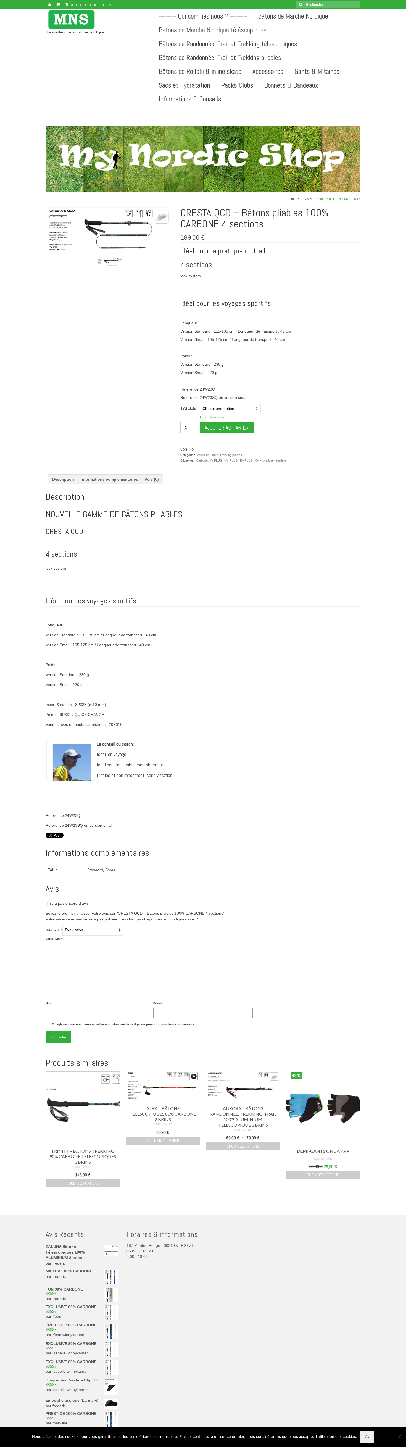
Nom (50, 1003)
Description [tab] (63, 479)
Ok (367, 1437)
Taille (188, 408)
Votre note (54, 930)
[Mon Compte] (50, 4)
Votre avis (54, 938)
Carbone (202, 460)
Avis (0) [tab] (152, 479)
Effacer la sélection (212, 417)
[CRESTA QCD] (109, 262)
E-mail (158, 1003)
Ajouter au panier (227, 427)
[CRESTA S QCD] (109, 230)
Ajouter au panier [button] (163, 1141)
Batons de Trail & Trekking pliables (334, 199)
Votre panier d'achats (90, 4)
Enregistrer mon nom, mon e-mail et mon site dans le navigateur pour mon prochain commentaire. (123, 1024)
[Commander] (58, 4)
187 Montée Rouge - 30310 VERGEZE (160, 1245)
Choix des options (83, 1183)
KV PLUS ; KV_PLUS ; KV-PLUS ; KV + (235, 460)
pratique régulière (274, 460)
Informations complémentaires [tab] (109, 479)
